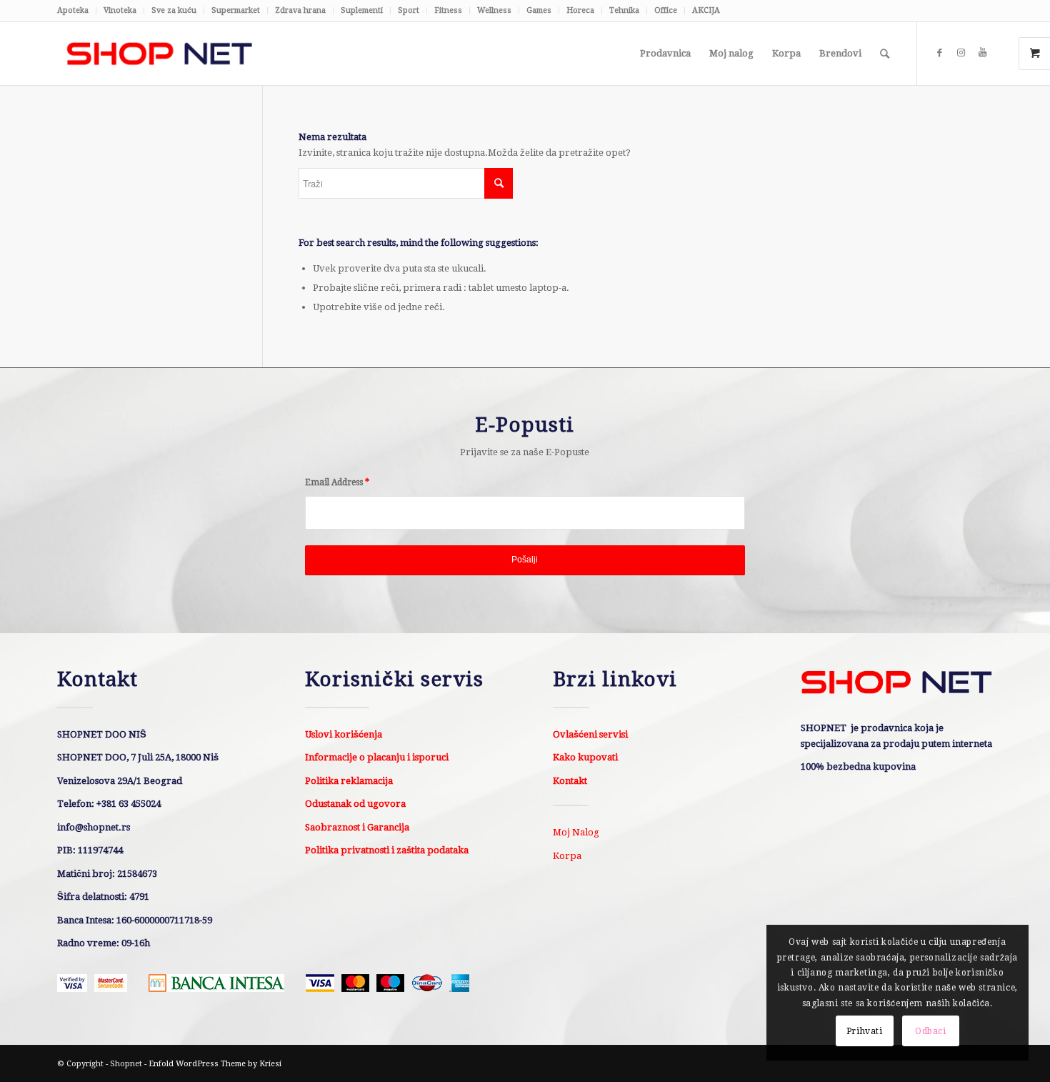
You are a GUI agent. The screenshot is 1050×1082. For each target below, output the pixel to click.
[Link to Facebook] (939, 53)
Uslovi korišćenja (343, 734)
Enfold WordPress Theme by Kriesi (215, 1063)
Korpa (567, 855)
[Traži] (885, 53)
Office (665, 10)
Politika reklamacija (349, 780)
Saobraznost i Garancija (357, 827)
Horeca (580, 10)
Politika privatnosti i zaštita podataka (387, 850)
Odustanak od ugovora (355, 803)
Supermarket (235, 10)
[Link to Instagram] (960, 53)
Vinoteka (120, 10)
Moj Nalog (576, 832)
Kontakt (570, 780)
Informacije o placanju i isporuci (377, 757)
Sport (408, 10)
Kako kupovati (585, 757)
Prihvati (864, 1031)
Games (538, 10)
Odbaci (930, 1031)
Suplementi (362, 10)
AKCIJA (706, 10)
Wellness (494, 10)
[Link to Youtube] (982, 53)
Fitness (448, 10)
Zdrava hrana (300, 10)
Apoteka (73, 10)
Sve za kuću (173, 10)
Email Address (337, 482)
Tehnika (624, 10)
